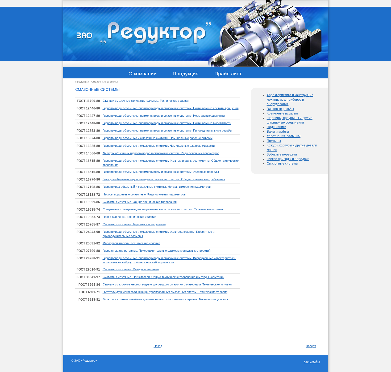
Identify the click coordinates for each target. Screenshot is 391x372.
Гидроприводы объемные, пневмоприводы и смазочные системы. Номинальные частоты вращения (171, 108)
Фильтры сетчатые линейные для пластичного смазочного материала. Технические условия (165, 299)
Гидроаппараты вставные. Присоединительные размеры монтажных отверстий (156, 250)
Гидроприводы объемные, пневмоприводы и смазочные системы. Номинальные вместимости (167, 123)
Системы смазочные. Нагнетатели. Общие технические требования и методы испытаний (163, 277)
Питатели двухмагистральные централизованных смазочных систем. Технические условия (165, 291)
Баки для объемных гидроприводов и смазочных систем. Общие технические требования (164, 179)
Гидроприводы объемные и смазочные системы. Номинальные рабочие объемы (158, 138)
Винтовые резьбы (280, 109)
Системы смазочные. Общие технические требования (140, 201)
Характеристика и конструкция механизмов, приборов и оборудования (290, 99)
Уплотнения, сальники (284, 136)
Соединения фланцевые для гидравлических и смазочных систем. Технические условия (163, 209)
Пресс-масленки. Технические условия (129, 216)
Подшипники (276, 127)
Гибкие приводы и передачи (288, 159)
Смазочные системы (282, 163)
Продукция (82, 81)
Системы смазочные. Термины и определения (134, 224)
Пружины (274, 141)
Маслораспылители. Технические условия (131, 243)
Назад (158, 346)
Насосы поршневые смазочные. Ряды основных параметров (144, 194)
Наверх (311, 346)
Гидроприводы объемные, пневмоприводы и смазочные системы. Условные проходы (161, 171)
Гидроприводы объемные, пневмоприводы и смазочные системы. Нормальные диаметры (164, 115)
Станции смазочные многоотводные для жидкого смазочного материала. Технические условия (167, 284)
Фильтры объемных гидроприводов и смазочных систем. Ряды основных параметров (161, 153)
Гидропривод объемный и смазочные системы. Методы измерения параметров (157, 186)
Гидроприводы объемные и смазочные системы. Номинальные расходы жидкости (159, 145)
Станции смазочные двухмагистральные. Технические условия (146, 100)
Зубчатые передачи (282, 154)
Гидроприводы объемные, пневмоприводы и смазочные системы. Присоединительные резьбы (167, 130)
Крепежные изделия (282, 113)
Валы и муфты (278, 131)
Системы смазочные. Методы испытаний (131, 269)
